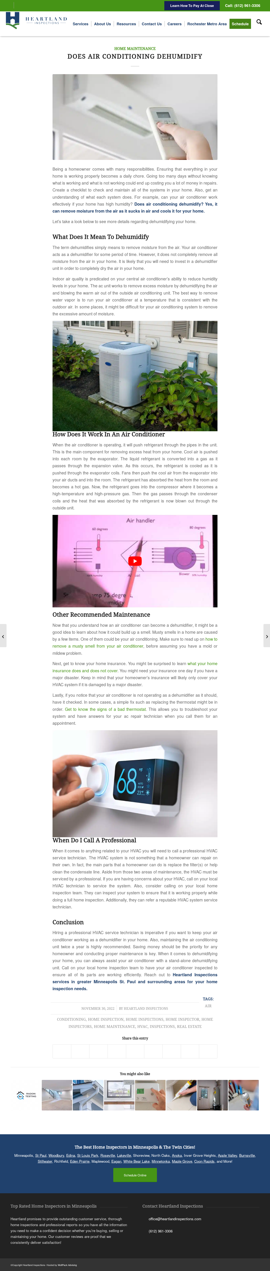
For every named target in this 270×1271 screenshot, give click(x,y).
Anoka (177, 1155)
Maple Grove (182, 1161)
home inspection (106, 1019)
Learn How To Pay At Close (192, 5)
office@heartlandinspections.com (175, 1218)
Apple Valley (227, 1155)
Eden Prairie (79, 1161)
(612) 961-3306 (161, 1230)
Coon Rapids (204, 1161)
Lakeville (124, 1155)
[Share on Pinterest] (117, 1051)
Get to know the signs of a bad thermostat (105, 709)
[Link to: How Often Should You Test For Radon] (26, 1095)
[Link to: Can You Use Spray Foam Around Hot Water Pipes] (243, 1095)
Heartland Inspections (146, 1009)
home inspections (144, 1019)
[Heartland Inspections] (37, 23)
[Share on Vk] (172, 1051)
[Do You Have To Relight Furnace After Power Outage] (3, 635)
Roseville (107, 1155)
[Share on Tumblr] (153, 1051)
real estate (189, 1027)
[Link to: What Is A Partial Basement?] (57, 1095)
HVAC (142, 1027)
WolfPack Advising (67, 1265)
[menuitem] (80, 23)
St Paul (40, 1155)
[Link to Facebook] (11, 5)
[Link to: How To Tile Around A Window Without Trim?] (119, 1095)
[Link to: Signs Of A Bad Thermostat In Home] (150, 1095)
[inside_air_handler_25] (135, 117)
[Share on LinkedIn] (135, 1051)
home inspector (182, 1019)
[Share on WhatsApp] (98, 1051)
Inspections (162, 1027)
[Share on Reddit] (190, 1051)
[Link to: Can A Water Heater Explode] (212, 1095)
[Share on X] (80, 1051)
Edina (70, 1155)
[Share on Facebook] (62, 1051)
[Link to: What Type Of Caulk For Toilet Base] (181, 1095)
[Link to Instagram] (17, 5)
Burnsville (247, 1155)
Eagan (116, 1161)
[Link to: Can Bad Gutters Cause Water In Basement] (88, 1095)
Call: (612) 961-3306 (242, 5)
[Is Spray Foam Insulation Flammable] (266, 635)
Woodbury (56, 1155)
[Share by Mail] (208, 1051)
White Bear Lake (136, 1161)
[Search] (259, 23)
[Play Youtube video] (135, 561)
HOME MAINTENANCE (135, 49)
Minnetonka (161, 1161)
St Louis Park (87, 1155)
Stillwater (45, 1161)
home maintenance (114, 1027)
